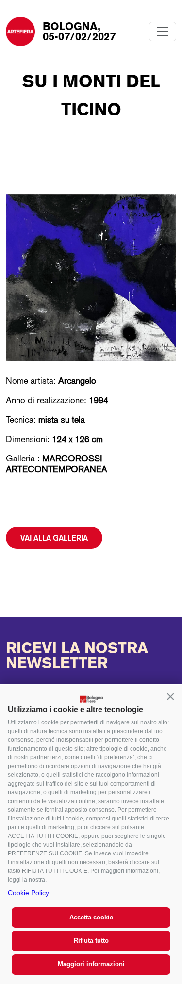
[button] (170, 696)
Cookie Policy (28, 893)
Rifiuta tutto (91, 940)
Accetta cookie (91, 917)
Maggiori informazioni (91, 964)
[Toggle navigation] (162, 31)
